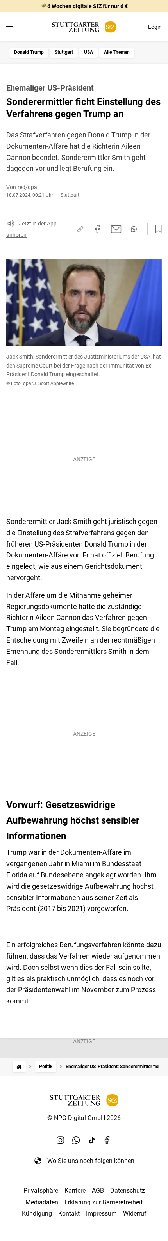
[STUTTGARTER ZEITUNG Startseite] (84, 27)
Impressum (101, 1213)
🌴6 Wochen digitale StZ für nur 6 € (84, 6)
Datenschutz (127, 1190)
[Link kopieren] (80, 229)
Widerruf (135, 1213)
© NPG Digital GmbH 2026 (84, 1118)
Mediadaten (41, 1202)
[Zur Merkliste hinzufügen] (156, 229)
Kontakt (69, 1213)
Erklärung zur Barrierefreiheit (103, 1202)
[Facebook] (107, 1140)
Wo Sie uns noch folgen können (90, 1161)
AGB (98, 1190)
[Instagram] (60, 1140)
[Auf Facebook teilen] (97, 229)
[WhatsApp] (76, 1140)
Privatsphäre (40, 1190)
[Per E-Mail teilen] (116, 229)
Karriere (75, 1190)
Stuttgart (64, 52)
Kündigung (37, 1213)
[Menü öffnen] (9, 28)
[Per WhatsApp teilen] (134, 229)
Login (155, 27)
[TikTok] (92, 1140)
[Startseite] (19, 1066)
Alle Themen (117, 52)
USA (88, 52)
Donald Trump (29, 52)
